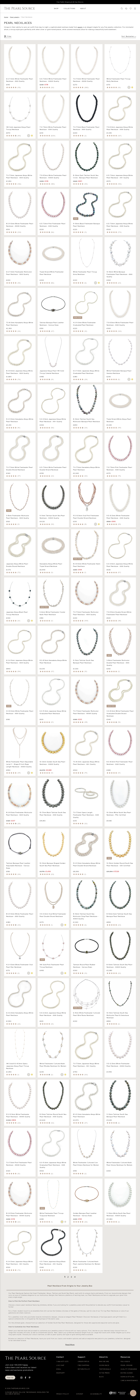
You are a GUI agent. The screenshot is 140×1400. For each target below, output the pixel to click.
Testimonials (105, 1369)
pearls (80, 27)
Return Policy (84, 1369)
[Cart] (135, 8)
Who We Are (104, 1361)
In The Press (104, 1373)
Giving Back (104, 1365)
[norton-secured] (112, 1393)
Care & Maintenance (129, 1380)
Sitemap (79, 1394)
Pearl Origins (127, 1365)
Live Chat (60, 1365)
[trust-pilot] (122, 1393)
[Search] (122, 8)
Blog (101, 1377)
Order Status (83, 1361)
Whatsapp (60, 1373)
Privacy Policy (62, 1394)
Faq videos (125, 1361)
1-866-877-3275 (62, 1361)
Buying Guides (127, 1373)
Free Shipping (83, 1365)
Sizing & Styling (127, 1377)
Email (58, 1369)
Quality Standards (129, 1369)
